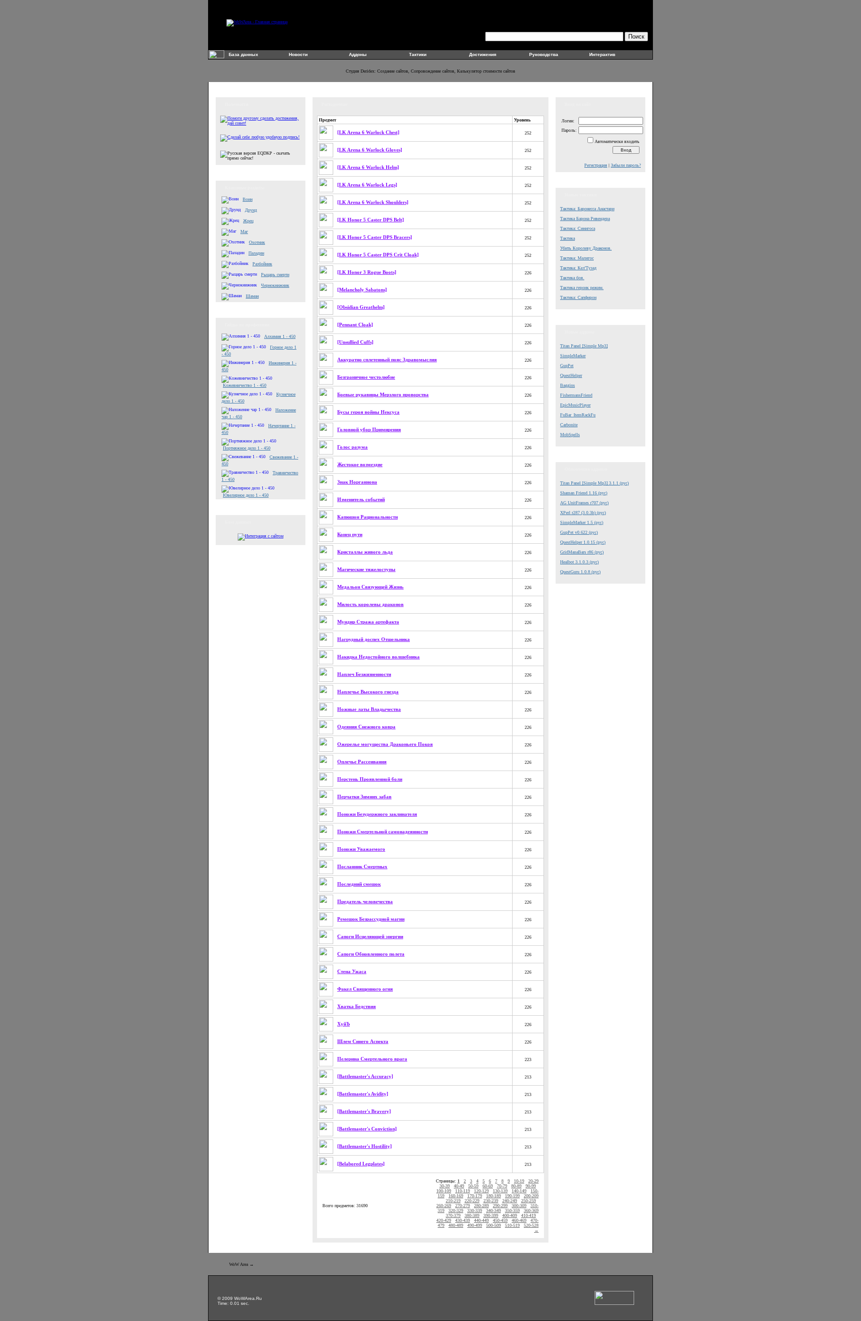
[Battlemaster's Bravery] (364, 1111)
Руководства (543, 54)
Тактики (417, 54)
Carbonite (569, 424)
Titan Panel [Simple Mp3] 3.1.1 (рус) (594, 483)
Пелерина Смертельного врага (372, 1058)
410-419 (528, 1215)
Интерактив (602, 54)
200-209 (531, 1195)
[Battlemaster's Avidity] (362, 1093)
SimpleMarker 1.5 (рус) (581, 522)
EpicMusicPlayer (575, 405)
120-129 (481, 1190)
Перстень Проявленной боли (369, 779)
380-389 (472, 1215)
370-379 (453, 1215)
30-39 (444, 1185)
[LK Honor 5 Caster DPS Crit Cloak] (378, 254)
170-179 (474, 1195)
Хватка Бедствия (356, 1006)
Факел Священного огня (365, 989)
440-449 (481, 1220)
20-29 (533, 1180)
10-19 (519, 1180)
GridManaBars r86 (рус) (582, 552)
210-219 (453, 1200)
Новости (298, 54)
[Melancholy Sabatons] (362, 289)
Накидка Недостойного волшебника (378, 656)
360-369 (531, 1210)
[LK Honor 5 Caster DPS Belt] (370, 219)
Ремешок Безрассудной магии (370, 919)
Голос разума (352, 447)
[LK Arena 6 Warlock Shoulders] (373, 202)
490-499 (474, 1225)
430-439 (462, 1220)
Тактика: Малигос (577, 258)
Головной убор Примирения (369, 429)
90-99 (531, 1185)
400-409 (509, 1215)
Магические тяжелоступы (366, 569)
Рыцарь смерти (275, 274)
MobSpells (570, 434)
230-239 (490, 1200)
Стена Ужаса (351, 971)
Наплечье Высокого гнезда (368, 691)
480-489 (455, 1225)
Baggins (567, 385)
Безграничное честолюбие (366, 377)
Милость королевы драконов (370, 604)
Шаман (252, 296)
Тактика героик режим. (582, 287)
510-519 (512, 1225)
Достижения (482, 54)
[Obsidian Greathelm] (361, 307)
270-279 (462, 1205)
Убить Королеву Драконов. (586, 248)
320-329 (455, 1210)
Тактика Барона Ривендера (585, 218)
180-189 (493, 1195)
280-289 (481, 1205)
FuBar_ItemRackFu (578, 414)
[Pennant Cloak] (355, 324)
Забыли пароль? (626, 165)
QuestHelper (571, 375)
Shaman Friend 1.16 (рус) (583, 492)
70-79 (502, 1185)
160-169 (455, 1195)
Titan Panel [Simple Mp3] (584, 345)
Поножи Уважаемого (361, 849)
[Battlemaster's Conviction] (367, 1128)
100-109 (443, 1190)
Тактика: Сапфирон (578, 297)
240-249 (509, 1200)
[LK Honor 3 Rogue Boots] (366, 272)
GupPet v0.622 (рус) (579, 532)
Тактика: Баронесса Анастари (587, 208)
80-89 (516, 1185)
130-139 (500, 1190)
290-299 (500, 1205)
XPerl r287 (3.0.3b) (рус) (583, 512)
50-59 (473, 1185)
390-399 (490, 1215)
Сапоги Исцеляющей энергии (370, 936)
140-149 (519, 1190)
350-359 (512, 1210)
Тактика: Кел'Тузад (578, 267)
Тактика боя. (572, 277)
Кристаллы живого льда (365, 551)
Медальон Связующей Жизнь (370, 586)
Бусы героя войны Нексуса (368, 412)
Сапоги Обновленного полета (370, 954)
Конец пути (349, 534)
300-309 (519, 1205)
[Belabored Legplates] (361, 1163)
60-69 (488, 1185)
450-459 (500, 1220)
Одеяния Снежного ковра (366, 726)
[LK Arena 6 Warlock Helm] (368, 167)
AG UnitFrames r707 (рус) (584, 502)
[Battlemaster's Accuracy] (365, 1076)
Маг (244, 231)
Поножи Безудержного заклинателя (377, 814)
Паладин (256, 253)
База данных (243, 54)
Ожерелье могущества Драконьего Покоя (385, 744)
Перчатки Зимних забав (364, 796)
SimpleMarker (573, 355)
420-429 (443, 1220)
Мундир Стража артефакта (368, 621)
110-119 (462, 1190)
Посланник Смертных (362, 866)
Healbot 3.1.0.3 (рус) (579, 561)
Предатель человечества (365, 901)
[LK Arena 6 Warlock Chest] (368, 132)
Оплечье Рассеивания (362, 761)
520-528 (531, 1225)
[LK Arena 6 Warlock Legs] (367, 184)
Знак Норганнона (357, 482)
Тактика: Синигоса (577, 228)
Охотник (257, 242)
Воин (247, 199)
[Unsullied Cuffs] (355, 342)
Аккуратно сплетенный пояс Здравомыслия (387, 359)
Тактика (567, 238)
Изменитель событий (361, 499)
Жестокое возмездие (360, 464)
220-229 (472, 1200)
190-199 (512, 1195)
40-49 (459, 1185)
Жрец (248, 220)
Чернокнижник (275, 285)
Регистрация (595, 165)
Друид (251, 210)
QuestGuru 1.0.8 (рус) (580, 571)
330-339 (474, 1210)
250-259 (528, 1200)
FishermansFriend (576, 395)
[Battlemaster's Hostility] (364, 1146)
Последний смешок (359, 884)
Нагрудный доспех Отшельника (373, 639)
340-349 (493, 1210)
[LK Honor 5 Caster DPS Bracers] (374, 237)
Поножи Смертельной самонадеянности (382, 831)
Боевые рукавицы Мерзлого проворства (383, 394)
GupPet (567, 365)
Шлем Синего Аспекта (362, 1041)
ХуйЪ (343, 1023)
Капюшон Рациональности (367, 517)
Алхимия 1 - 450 (280, 336)
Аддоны (358, 54)
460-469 (519, 1220)
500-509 (493, 1225)
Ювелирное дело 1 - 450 (246, 495)
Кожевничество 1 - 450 (244, 385)
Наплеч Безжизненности (364, 674)
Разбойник (262, 263)
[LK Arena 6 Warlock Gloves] (369, 149)
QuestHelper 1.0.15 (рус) (582, 542)
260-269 (443, 1205)
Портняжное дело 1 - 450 (246, 448)
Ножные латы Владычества (369, 709)
